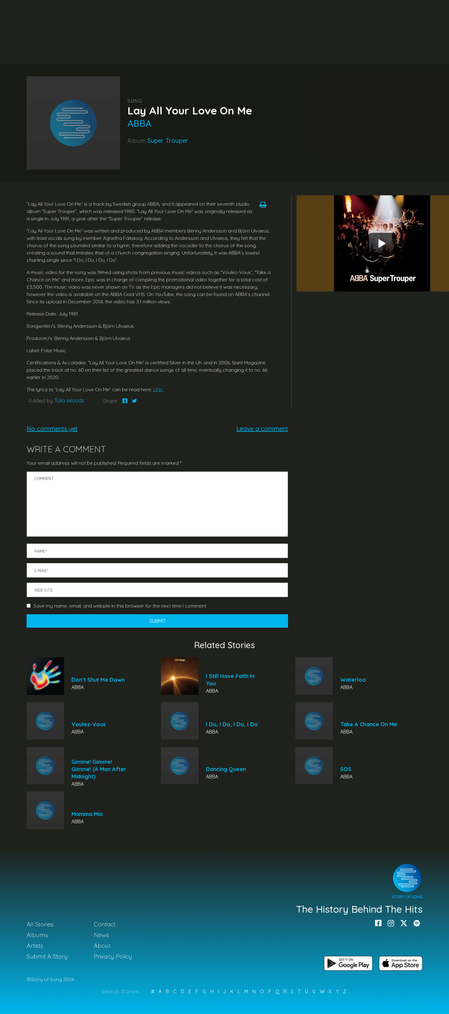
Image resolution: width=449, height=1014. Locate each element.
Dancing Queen (226, 769)
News (101, 935)
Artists (35, 945)
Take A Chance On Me (368, 724)
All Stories (40, 924)
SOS (345, 769)
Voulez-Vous (88, 724)
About (102, 945)
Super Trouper (168, 140)
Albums (37, 935)
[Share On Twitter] (134, 400)
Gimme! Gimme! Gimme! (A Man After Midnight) (98, 769)
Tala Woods (69, 400)
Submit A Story (47, 956)
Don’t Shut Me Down (98, 679)
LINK (158, 389)
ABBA (139, 123)
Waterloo (353, 679)
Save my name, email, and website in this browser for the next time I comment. (120, 606)
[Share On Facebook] (124, 400)
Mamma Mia (87, 813)
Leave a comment (262, 428)
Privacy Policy (113, 956)
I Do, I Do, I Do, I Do (232, 724)
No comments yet (52, 428)
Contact (104, 924)
